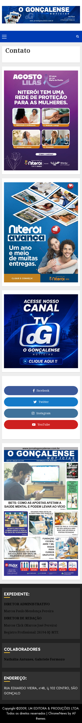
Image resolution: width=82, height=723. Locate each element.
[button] (4, 36)
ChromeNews (57, 713)
